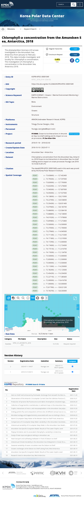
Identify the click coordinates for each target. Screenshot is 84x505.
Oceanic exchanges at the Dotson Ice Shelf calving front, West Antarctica (35, 449)
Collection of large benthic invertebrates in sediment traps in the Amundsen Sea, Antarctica (39, 405)
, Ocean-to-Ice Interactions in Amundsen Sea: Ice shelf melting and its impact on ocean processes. (49, 136)
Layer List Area (78, 307)
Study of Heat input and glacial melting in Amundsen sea (30, 435)
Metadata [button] (11, 29)
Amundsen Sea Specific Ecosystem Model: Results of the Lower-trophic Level (37, 452)
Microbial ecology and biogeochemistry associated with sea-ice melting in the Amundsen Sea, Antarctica (39, 415)
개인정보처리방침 (22, 482)
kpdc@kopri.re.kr (37, 485)
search (73, 4)
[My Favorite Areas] (6, 307)
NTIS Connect (74, 134)
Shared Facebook (72, 60)
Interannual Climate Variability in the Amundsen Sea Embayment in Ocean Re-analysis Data (39, 442)
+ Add (75, 49)
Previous (3, 473)
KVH (57, 473)
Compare (72, 361)
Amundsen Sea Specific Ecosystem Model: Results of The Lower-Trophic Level (37, 429)
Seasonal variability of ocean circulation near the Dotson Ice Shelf (33, 445)
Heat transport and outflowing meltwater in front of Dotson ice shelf (34, 439)
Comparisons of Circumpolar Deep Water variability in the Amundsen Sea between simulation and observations (39, 422)
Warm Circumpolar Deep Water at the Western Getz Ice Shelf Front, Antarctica (37, 418)
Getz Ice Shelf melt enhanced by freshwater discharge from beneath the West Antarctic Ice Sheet (39, 395)
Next (80, 473)
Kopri (17, 473)
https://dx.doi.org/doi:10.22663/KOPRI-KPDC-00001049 (52, 84)
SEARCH (61, 4)
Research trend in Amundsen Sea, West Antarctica (28, 455)
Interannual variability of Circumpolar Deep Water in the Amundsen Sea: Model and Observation (39, 425)
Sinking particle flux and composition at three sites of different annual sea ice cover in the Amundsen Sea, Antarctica (39, 412)
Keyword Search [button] (30, 29)
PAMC (37, 473)
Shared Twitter (77, 60)
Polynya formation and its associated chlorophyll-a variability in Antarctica (36, 432)
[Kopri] (17, 473)
